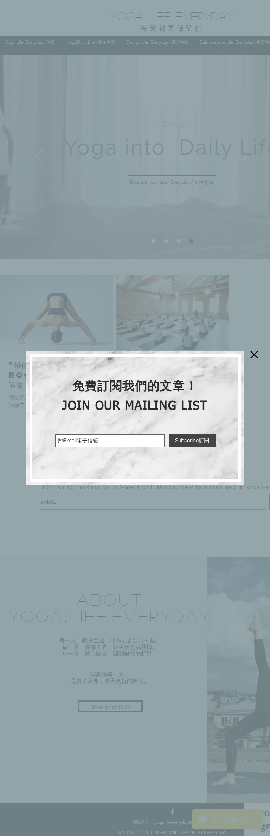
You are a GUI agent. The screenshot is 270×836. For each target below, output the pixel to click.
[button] (254, 354)
